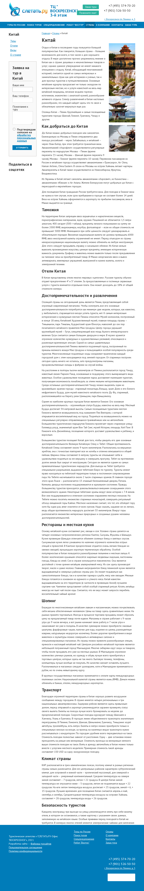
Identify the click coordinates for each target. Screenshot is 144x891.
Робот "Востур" (75, 25)
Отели (14, 45)
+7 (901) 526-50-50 (117, 10)
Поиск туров (34, 25)
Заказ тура (90, 6)
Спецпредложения (54, 25)
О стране (15, 54)
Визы (13, 50)
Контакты (117, 25)
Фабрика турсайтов (41, 843)
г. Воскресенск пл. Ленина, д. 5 (119, 19)
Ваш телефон (20, 96)
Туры (13, 41)
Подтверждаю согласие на (26, 135)
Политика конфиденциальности (25, 851)
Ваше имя (18, 85)
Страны (90, 25)
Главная (46, 33)
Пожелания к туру (20, 108)
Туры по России (16, 25)
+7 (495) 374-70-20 (122, 6)
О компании (103, 25)
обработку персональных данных (26, 137)
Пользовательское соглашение (25, 847)
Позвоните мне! (87, 12)
